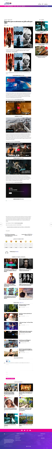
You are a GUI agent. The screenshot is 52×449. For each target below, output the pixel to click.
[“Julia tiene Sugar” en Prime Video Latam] (11, 326)
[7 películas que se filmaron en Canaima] (11, 419)
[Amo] (5, 313)
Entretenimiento (10, 6)
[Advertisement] (26, 12)
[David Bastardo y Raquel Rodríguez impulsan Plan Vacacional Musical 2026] (11, 387)
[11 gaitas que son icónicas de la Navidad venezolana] (41, 51)
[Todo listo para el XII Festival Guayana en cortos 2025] (11, 344)
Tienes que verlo (24, 268)
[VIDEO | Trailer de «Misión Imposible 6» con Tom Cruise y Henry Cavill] (11, 278)
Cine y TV (5, 268)
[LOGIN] (47, 6)
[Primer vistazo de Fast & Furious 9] (26, 293)
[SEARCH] (46, 6)
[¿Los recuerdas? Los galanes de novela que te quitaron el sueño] (11, 402)
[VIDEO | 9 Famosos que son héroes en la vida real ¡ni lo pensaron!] (26, 278)
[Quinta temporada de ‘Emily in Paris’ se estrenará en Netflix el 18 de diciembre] (11, 352)
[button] (7, 361)
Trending (46, 4)
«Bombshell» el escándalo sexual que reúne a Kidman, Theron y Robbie (10, 270)
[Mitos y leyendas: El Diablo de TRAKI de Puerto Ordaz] (41, 38)
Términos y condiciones (18, 440)
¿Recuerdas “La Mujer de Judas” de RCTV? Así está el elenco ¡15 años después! (25, 409)
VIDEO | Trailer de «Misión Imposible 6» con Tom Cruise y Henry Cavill (10, 285)
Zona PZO (23, 6)
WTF (20, 6)
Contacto (7, 0)
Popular (39, 4)
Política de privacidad (17, 437)
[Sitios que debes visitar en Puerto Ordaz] (26, 419)
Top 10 (15, 6)
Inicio (4, 0)
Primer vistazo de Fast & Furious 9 (26, 299)
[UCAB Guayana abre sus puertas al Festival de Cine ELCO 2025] (11, 335)
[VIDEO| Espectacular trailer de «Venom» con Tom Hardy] (26, 264)
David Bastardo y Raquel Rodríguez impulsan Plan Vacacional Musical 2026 (9, 393)
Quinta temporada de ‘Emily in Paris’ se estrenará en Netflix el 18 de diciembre (25, 350)
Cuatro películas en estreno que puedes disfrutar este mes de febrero (10, 297)
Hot (42, 4)
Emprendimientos (17, 435)
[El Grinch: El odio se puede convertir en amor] (11, 308)
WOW (18, 6)
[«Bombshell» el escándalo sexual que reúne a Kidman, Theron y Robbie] (11, 264)
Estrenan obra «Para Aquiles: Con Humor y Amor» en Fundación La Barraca (26, 393)
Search (47, 440)
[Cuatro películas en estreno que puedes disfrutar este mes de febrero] (11, 292)
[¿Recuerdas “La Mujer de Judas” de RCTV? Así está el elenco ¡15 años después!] (26, 402)
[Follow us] (44, 6)
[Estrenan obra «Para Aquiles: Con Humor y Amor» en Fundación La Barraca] (26, 387)
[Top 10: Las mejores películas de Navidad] (11, 317)
